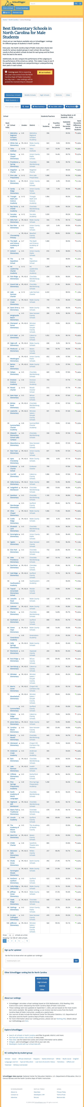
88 (8, 825)
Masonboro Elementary (14, 444)
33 (8, 380)
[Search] (76, 3)
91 (8, 851)
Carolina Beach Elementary (14, 729)
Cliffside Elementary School (14, 776)
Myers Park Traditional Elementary (14, 812)
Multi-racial (67, 1059)
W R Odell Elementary (14, 336)
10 (8, 196)
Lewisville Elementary (14, 412)
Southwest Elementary (14, 621)
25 (8, 313)
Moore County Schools (32, 351)
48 (8, 503)
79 (8, 751)
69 (8, 666)
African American (24, 1059)
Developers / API (39, 1095)
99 (8, 915)
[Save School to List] (19, 133)
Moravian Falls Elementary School (14, 854)
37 (8, 411)
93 (8, 868)
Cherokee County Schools (33, 567)
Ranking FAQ (61, 1019)
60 (8, 599)
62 (8, 612)
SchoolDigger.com (40, 1102)
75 (8, 722)
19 (8, 266)
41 (8, 451)
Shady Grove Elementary (14, 863)
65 (8, 635)
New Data (37, 1092)
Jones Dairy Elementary (14, 723)
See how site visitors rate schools (21, 1037)
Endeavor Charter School (13, 468)
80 (8, 759)
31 (8, 364)
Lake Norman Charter (13, 294)
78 (8, 743)
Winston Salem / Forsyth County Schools (33, 327)
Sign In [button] (7, 12)
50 (8, 519)
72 (8, 694)
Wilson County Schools (32, 397)
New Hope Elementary (14, 396)
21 (8, 284)
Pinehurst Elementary (14, 350)
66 (8, 643)
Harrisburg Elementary (14, 667)
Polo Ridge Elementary (14, 277)
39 (8, 433)
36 (8, 403)
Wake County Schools (34, 144)
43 (8, 466)
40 (8, 443)
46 (8, 487)
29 (8, 349)
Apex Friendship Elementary (14, 461)
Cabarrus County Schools (33, 337)
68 (8, 659)
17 (8, 251)
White (58, 1059)
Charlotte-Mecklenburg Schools (34, 164)
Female (7, 1059)
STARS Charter (13, 844)
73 (8, 706)
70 (8, 674)
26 (8, 323)
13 (8, 220)
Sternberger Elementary (14, 506)
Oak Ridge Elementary (14, 574)
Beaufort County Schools (33, 235)
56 (8, 565)
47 (8, 495)
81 (8, 766)
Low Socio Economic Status (45, 1062)
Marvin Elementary (14, 182)
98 (8, 907)
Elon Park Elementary (14, 551)
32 (8, 372)
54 (8, 550)
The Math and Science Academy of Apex (14, 244)
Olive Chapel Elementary (14, 513)
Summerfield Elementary (15, 710)
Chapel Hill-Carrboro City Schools (34, 688)
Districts (59, 95)
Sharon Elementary (14, 613)
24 (8, 308)
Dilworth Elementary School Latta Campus (14, 436)
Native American (48, 1059)
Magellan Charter (13, 171)
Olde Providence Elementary (14, 560)
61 (8, 606)
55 (8, 558)
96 (8, 892)
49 (8, 511)
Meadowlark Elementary (14, 697)
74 (8, 714)
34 (8, 388)
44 (8, 474)
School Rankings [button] (22, 8)
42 (8, 459)
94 (8, 878)
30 (8, 356)
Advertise (14, 1097)
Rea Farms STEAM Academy (14, 208)
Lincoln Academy (13, 818)
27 (8, 335)
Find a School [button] (8, 8)
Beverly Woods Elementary (14, 737)
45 (8, 482)
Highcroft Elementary (14, 344)
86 (8, 810)
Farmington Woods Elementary (14, 873)
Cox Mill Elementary (14, 475)
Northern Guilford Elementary (14, 880)
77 (8, 735)
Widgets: (12, 1042)
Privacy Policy (61, 1092)
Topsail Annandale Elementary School (14, 592)
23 (8, 300)
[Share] (80, 3)
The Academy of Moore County (14, 828)
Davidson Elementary (14, 496)
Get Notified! (45, 72)
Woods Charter (13, 389)
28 (8, 343)
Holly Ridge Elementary (14, 887)
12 (8, 214)
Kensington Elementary (14, 535)
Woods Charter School (32, 390)
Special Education (26, 1062)
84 (8, 792)
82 (8, 774)
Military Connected (20, 1065)
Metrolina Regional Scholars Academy (13, 136)
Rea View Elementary (14, 226)
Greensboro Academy (14, 639)
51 (8, 526)
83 (8, 782)
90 (8, 843)
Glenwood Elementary (14, 744)
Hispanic (36, 1059)
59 (8, 589)
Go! (76, 961)
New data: (13, 1040)
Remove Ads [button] (17, 12)
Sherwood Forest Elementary (14, 325)
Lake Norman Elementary (14, 768)
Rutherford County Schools (34, 776)
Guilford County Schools (33, 505)
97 (8, 900)
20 (8, 276)
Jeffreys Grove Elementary (14, 894)
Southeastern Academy (15, 584)
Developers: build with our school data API (24, 1044)
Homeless (60, 1062)
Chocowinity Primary (14, 236)
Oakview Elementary (14, 607)
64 (8, 628)
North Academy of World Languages (14, 795)
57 (8, 573)
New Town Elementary (14, 452)
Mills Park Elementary (14, 221)
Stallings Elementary (14, 908)
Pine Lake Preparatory (14, 176)
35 (8, 395)
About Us (14, 1092)
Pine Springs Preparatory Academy (14, 785)
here (26, 1021)
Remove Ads (61, 1097)
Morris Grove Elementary (14, 688)
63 (8, 620)
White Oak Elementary (14, 144)
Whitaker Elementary (14, 675)
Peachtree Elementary (14, 566)
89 (8, 835)
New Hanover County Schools (34, 315)
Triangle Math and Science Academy (13, 199)
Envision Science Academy (13, 382)
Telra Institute (13, 150)
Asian (14, 1059)
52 (8, 534)
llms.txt (36, 1097)
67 (8, 651)
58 (8, 581)
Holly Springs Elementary (14, 645)
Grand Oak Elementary (14, 285)
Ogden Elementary (14, 543)
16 (8, 241)
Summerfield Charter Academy (15, 427)
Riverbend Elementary (14, 652)
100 (7, 923)
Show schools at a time (15, 935)
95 (8, 886)
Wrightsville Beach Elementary (14, 317)
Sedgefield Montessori (14, 488)
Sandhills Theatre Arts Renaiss (34, 845)
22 (8, 292)
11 (8, 206)
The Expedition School (14, 261)
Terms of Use (61, 1095)
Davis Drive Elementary (14, 309)
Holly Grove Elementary (14, 483)
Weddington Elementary (14, 360)
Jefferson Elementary (14, 924)
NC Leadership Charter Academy (14, 269)
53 (8, 542)
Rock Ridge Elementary (14, 660)
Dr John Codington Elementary (14, 917)
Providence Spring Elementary (14, 164)
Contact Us (14, 1095)
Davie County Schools (34, 862)
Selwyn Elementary (14, 373)
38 (8, 423)
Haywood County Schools (33, 653)
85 (8, 802)
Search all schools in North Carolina (22, 1035)
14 (8, 225)
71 (8, 686)
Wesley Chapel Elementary (14, 156)
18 (8, 259)
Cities (68, 95)
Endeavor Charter (33, 467)
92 (8, 861)
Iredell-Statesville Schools (33, 768)
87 (8, 817)
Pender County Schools (32, 591)
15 (8, 233)
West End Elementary (14, 836)
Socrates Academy (13, 215)
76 (8, 727)
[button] (12, 100)
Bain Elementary (14, 760)
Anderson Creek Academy (13, 753)
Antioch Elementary (14, 252)
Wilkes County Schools (32, 853)
